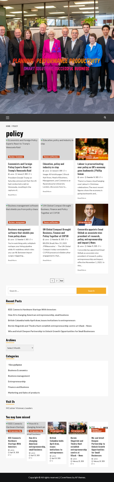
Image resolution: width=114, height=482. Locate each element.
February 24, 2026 (99, 461)
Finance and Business (51, 157)
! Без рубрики (15, 364)
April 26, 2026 (14, 452)
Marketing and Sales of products (24, 392)
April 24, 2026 (56, 458)
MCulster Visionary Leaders (19, 408)
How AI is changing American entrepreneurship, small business (38, 315)
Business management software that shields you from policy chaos (21, 233)
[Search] (105, 117)
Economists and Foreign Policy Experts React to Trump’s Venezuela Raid (20, 167)
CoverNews (66, 477)
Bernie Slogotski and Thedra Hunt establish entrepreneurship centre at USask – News (50, 326)
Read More (12, 195)
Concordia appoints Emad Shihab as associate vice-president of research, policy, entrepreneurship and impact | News (90, 236)
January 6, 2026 (57, 171)
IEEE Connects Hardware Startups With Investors (32, 309)
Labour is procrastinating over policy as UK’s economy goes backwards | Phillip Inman (91, 168)
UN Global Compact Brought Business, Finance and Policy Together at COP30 (57, 233)
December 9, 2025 (23, 239)
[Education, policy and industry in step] (57, 149)
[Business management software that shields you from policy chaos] (22, 215)
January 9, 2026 (23, 174)
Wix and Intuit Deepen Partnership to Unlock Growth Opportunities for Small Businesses (51, 331)
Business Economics (16, 157)
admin (12, 174)
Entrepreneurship (84, 222)
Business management (17, 222)
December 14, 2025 (92, 177)
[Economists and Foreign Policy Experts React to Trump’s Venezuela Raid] (22, 149)
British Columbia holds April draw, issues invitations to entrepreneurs (41, 320)
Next (61, 280)
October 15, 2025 (92, 246)
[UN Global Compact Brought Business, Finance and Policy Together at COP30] (57, 215)
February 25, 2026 (78, 461)
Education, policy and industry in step (53, 165)
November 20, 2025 (58, 239)
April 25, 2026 (35, 455)
